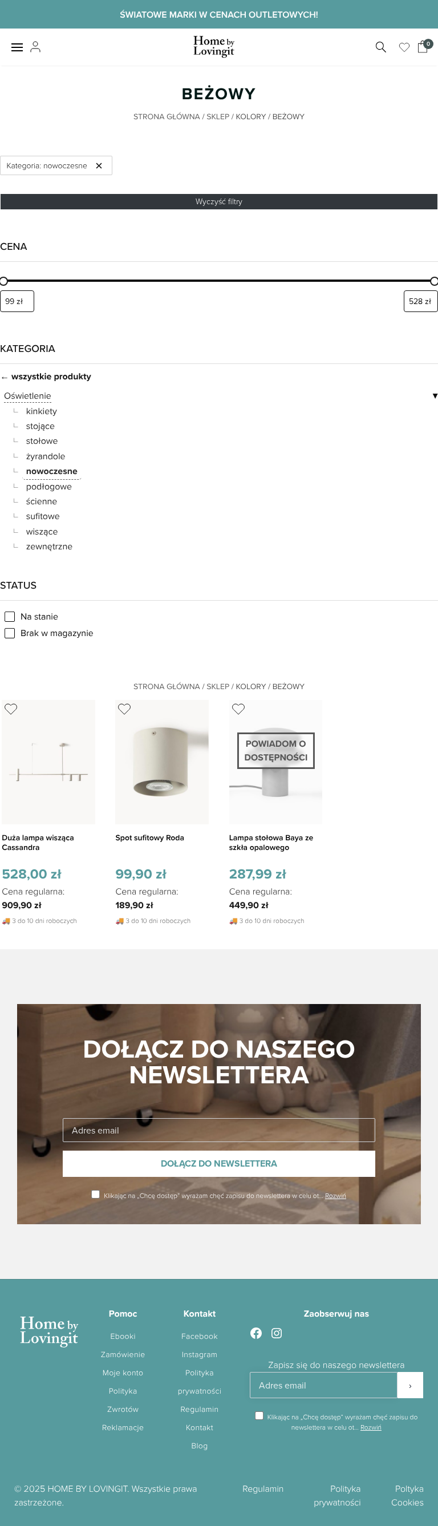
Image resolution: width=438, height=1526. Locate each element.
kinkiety (41, 411)
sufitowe (43, 516)
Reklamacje (123, 1427)
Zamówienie (123, 1354)
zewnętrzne (49, 546)
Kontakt (199, 1427)
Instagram (200, 1354)
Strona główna (166, 116)
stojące (40, 426)
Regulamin (200, 1409)
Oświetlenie (27, 396)
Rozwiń (335, 1195)
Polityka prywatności (337, 1495)
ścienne (42, 501)
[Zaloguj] (34, 47)
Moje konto (123, 1372)
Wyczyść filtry (219, 201)
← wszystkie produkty (45, 376)
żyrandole (46, 456)
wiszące (42, 531)
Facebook (199, 1336)
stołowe (42, 441)
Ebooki (122, 1336)
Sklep (217, 116)
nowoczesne (52, 470)
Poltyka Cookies (407, 1495)
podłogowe (49, 486)
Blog (199, 1445)
